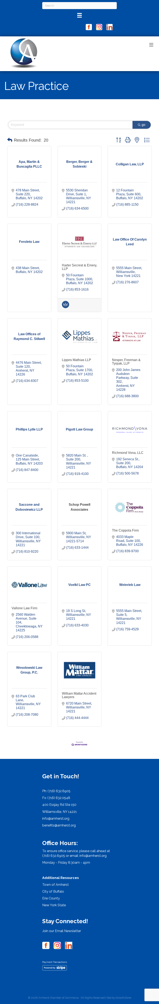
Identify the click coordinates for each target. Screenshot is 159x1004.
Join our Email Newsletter (61, 931)
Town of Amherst (55, 885)
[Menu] (79, 15)
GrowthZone (123, 997)
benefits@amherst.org (59, 825)
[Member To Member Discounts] (65, 307)
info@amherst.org (55, 818)
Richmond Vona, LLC (127, 452)
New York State (54, 905)
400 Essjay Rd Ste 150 (59, 805)
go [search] (143, 124)
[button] (9, 140)
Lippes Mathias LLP (76, 360)
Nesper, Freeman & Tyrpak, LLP (126, 361)
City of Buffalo (53, 891)
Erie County (51, 898)
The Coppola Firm (125, 530)
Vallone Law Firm (24, 608)
